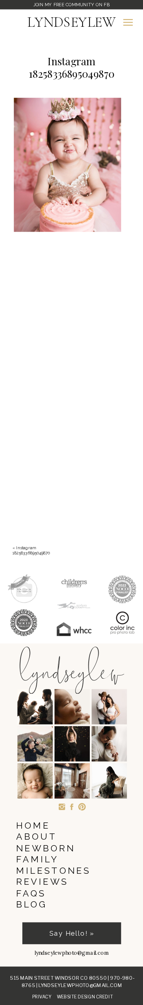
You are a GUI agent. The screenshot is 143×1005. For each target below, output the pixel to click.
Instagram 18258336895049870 (31, 550)
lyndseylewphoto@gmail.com (80, 985)
